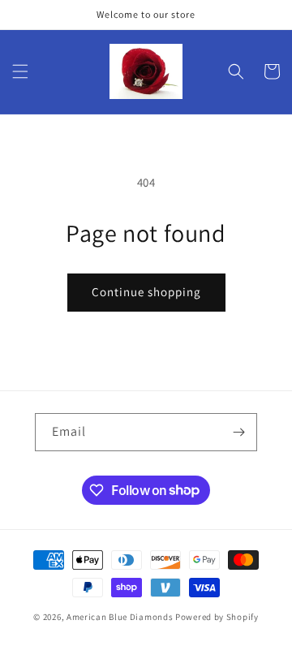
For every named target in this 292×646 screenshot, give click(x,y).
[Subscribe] (238, 432)
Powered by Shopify (217, 616)
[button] (20, 71)
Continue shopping (146, 291)
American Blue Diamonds (120, 616)
